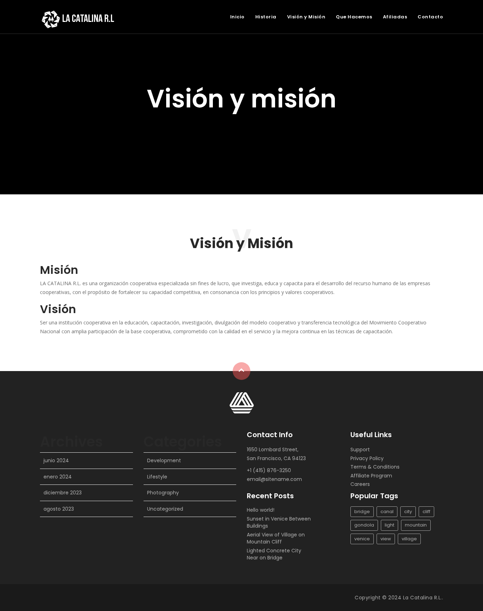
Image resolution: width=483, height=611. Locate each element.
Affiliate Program (371, 475)
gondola (364, 525)
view (385, 538)
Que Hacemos (354, 16)
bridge (362, 511)
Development (164, 460)
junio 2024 (56, 460)
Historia (266, 16)
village (409, 538)
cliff (426, 511)
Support (360, 449)
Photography (163, 492)
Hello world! (260, 509)
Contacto (430, 16)
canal (387, 511)
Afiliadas (395, 16)
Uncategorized (165, 508)
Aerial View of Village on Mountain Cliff (276, 538)
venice (362, 538)
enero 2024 (57, 476)
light (389, 525)
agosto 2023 (58, 508)
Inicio (237, 16)
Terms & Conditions (375, 466)
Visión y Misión (306, 16)
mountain (416, 525)
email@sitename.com (274, 479)
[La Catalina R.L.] (241, 402)
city (408, 511)
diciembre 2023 (62, 492)
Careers (360, 484)
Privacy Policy (367, 458)
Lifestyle (157, 476)
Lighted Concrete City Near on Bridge (274, 554)
